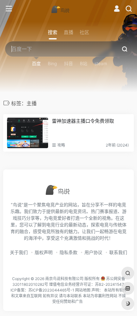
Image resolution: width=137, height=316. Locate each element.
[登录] (116, 9)
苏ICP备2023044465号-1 (51, 290)
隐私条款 (68, 252)
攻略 (61, 145)
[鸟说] (68, 9)
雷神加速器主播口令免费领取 (83, 121)
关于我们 (19, 252)
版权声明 (44, 252)
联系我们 (118, 252)
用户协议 (93, 252)
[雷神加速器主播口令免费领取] (27, 133)
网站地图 (82, 290)
